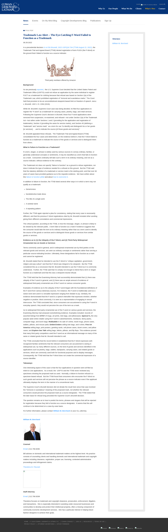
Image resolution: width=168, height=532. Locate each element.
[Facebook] (112, 528)
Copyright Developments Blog (73, 21)
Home (26, 521)
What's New (150, 8)
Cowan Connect (67, 521)
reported (40, 90)
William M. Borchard (120, 43)
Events (35, 21)
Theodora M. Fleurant (31, 467)
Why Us (101, 8)
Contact (162, 8)
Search (161, 4)
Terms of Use (99, 521)
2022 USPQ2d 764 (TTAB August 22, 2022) (68, 47)
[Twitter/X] (121, 528)
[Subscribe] (138, 528)
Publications (95, 21)
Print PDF (29, 30)
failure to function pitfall (35, 177)
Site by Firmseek (63, 524)
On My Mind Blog (49, 21)
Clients (139, 8)
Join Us (78, 521)
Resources (88, 521)
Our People (113, 8)
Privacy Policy (30, 524)
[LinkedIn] (104, 528)
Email (25, 449)
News (25, 21)
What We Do (126, 8)
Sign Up (108, 21)
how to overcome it (60, 177)
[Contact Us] (129, 528)
